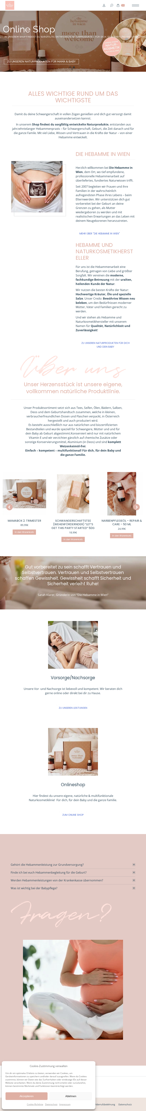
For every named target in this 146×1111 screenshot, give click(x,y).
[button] (9, 507)
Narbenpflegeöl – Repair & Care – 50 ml (121, 522)
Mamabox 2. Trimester (24, 521)
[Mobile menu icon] (135, 5)
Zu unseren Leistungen (73, 708)
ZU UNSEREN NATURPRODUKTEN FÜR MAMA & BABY (41, 61)
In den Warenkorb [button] (24, 532)
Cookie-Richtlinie (35, 1104)
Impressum (65, 1104)
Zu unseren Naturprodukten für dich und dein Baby (105, 345)
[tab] (73, 865)
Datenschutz (51, 1104)
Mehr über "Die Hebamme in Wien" (99, 233)
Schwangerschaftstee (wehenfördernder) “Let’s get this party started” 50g (73, 524)
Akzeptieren (26, 1096)
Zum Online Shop (73, 815)
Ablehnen (70, 1096)
